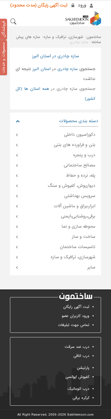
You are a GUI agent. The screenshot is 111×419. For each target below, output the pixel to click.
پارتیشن (83, 368)
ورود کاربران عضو (75, 316)
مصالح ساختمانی (79, 165)
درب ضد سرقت (77, 347)
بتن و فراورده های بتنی (74, 144)
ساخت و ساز (83, 236)
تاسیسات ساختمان (77, 247)
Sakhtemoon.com (80, 414)
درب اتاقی (81, 356)
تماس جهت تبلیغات (73, 325)
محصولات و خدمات (3, 57)
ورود (82, 5)
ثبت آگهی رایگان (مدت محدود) (38, 5)
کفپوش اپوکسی (77, 377)
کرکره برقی (81, 398)
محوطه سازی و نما (78, 226)
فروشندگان (3, 29)
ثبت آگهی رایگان (76, 307)
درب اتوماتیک (78, 389)
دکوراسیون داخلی (79, 134)
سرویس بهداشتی (79, 195)
